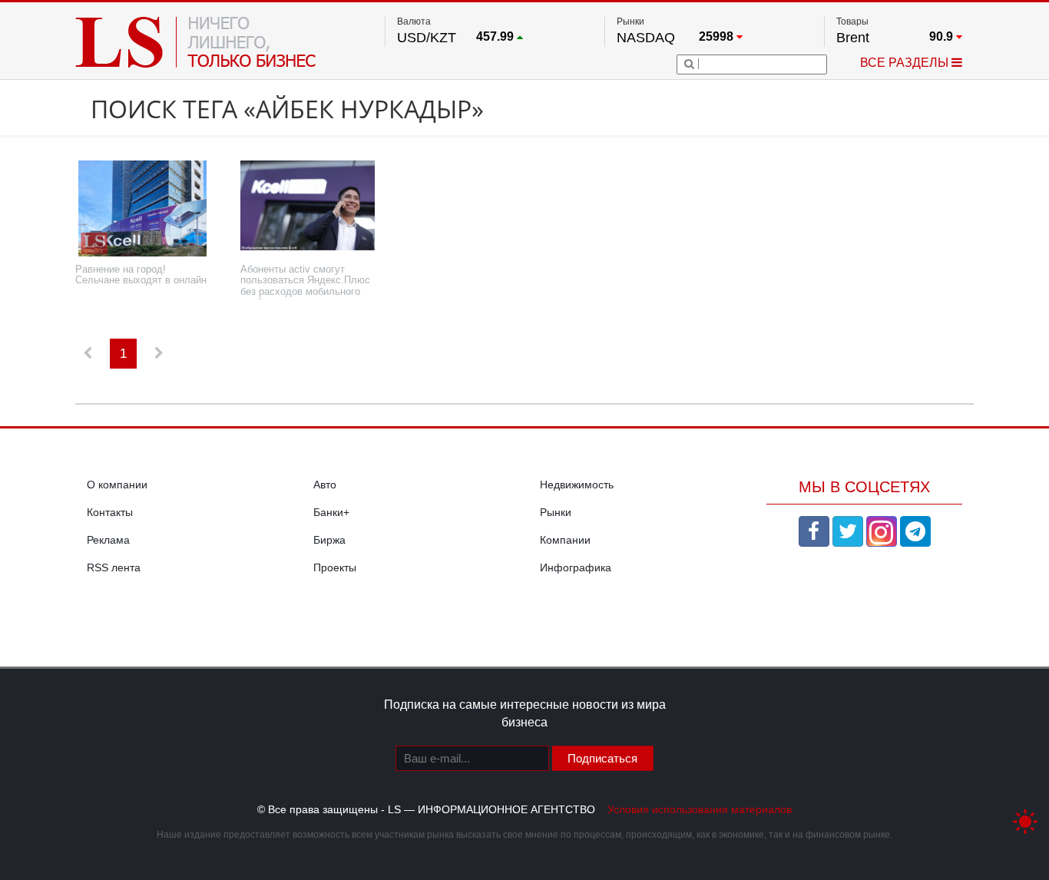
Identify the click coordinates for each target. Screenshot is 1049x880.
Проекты (334, 567)
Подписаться (602, 758)
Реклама (108, 540)
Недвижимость (577, 484)
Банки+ (331, 512)
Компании (565, 540)
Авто (324, 484)
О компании (117, 484)
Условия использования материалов (699, 809)
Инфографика (575, 567)
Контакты (110, 512)
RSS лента (114, 567)
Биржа (329, 540)
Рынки (555, 512)
